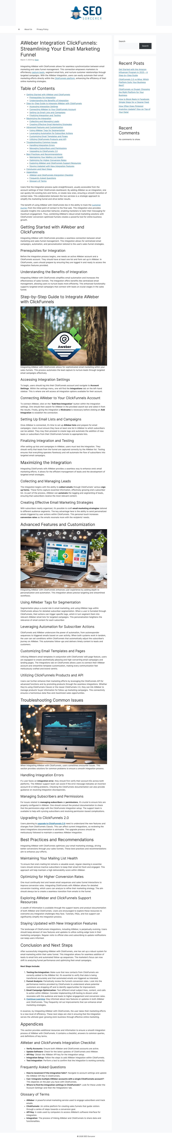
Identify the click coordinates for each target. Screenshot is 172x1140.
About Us (28, 29)
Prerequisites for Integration (42, 97)
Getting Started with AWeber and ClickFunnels (48, 94)
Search (122, 41)
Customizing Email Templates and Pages (48, 136)
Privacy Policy (42, 29)
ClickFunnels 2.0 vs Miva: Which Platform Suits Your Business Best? (134, 82)
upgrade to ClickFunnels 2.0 (51, 823)
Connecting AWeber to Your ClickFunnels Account (52, 109)
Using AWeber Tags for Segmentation (47, 130)
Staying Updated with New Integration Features (51, 166)
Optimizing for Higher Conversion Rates (47, 160)
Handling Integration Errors (42, 145)
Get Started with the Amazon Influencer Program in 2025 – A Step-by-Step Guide (133, 72)
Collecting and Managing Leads (44, 121)
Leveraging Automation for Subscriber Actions (51, 133)
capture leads (38, 72)
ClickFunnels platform (65, 78)
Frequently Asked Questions (42, 178)
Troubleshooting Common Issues (41, 142)
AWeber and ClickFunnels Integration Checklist (51, 175)
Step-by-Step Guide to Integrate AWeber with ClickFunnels (54, 103)
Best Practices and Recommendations (44, 154)
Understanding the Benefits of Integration (49, 100)
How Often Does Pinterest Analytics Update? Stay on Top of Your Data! (134, 109)
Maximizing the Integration (38, 118)
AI (19, 29)
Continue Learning (35, 999)
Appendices (32, 172)
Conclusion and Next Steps (39, 169)
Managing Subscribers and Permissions (48, 148)
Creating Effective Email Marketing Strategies (50, 124)
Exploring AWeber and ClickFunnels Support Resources (55, 163)
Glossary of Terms (38, 181)
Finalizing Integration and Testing (45, 115)
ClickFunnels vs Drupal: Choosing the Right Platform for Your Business (134, 92)
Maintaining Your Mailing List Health (46, 157)
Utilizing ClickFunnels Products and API (47, 139)
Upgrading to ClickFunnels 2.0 (43, 151)
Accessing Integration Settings (43, 106)
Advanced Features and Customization (44, 127)
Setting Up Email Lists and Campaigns (47, 112)
